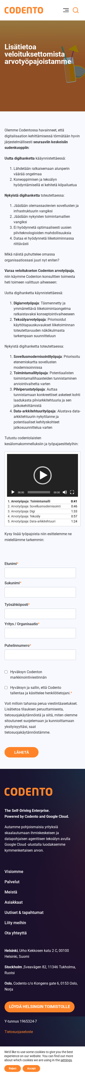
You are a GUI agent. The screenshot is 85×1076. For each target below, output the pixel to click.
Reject (12, 1068)
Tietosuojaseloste (19, 1032)
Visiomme (14, 871)
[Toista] (13, 492)
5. (31, 521)
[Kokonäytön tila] (72, 492)
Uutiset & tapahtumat (24, 912)
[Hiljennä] (65, 492)
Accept (31, 1068)
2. (34, 506)
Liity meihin (15, 922)
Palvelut (12, 882)
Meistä (11, 892)
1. (29, 501)
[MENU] (65, 10)
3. (21, 511)
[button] (43, 475)
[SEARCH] (75, 10)
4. (24, 516)
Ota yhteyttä (16, 933)
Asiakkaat (14, 902)
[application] (42, 475)
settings (66, 1060)
